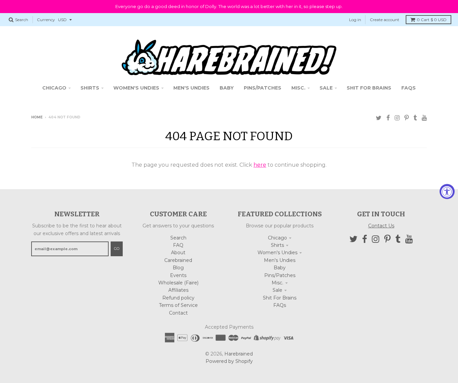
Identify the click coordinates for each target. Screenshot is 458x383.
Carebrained (178, 260)
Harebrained (238, 354)
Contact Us (381, 226)
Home (37, 117)
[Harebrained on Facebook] (388, 118)
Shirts (277, 245)
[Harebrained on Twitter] (379, 118)
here (259, 165)
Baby (280, 268)
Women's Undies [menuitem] (136, 88)
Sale (277, 290)
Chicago (277, 238)
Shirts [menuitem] (89, 88)
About (178, 253)
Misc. (277, 283)
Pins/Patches (279, 275)
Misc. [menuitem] (298, 88)
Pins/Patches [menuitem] (262, 88)
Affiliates (178, 290)
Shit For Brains (279, 298)
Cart (432, 19)
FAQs (279, 305)
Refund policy (178, 298)
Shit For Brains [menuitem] (369, 88)
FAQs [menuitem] (408, 88)
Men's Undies (279, 260)
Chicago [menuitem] (54, 88)
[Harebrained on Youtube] (424, 118)
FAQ (178, 245)
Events (178, 275)
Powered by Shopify (229, 361)
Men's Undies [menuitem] (191, 88)
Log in (355, 19)
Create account (384, 19)
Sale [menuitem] (326, 88)
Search (178, 238)
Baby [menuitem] (227, 88)
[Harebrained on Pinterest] (406, 118)
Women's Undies (277, 253)
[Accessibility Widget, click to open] (447, 191)
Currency (46, 19)
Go (116, 248)
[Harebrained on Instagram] (397, 118)
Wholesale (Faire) (178, 283)
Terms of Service (178, 305)
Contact (178, 313)
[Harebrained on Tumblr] (415, 118)
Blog (178, 268)
